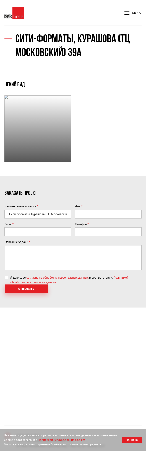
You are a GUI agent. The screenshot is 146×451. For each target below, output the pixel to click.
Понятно (132, 439)
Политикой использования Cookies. (62, 439)
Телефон (81, 224)
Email (8, 224)
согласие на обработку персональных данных (57, 277)
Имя (77, 206)
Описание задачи (16, 242)
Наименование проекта (20, 206)
